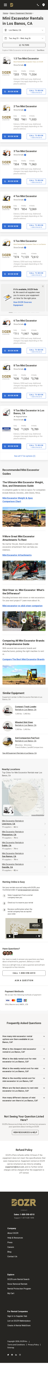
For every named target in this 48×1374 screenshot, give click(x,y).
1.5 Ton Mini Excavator (26, 58)
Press (9, 1242)
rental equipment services (28, 890)
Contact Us (12, 1256)
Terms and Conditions (16, 1345)
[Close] (43, 286)
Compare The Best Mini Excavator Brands (23, 659)
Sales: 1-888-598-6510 (24, 1214)
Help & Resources (15, 1238)
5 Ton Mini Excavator (25, 241)
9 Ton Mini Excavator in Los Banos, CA (29, 412)
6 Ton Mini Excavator (25, 320)
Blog (9, 1252)
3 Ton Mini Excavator (25, 151)
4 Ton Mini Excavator (25, 196)
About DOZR (12, 1233)
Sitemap (10, 1348)
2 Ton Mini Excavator (25, 106)
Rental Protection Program (19, 1288)
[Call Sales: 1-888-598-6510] (39, 5)
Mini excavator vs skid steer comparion (22, 605)
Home (5, 13)
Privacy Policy (33, 1345)
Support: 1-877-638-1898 (24, 1218)
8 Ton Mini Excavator (25, 365)
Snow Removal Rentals (17, 1284)
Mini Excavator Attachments (17, 555)
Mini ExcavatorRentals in (13, 822)
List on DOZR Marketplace (19, 1321)
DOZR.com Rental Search (18, 1279)
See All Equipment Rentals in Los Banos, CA (19, 753)
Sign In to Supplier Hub (17, 1316)
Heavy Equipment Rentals (21, 13)
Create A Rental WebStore (19, 1325)
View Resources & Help (25, 1132)
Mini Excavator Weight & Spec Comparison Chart (17, 500)
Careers (10, 1247)
